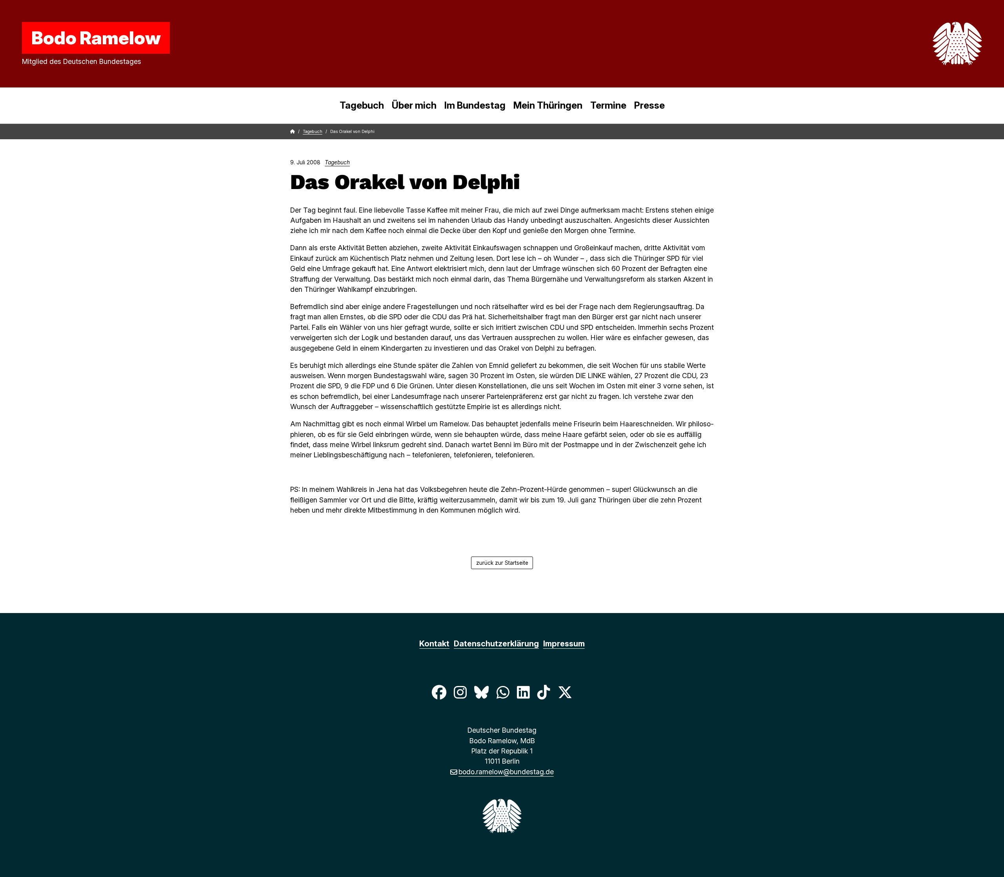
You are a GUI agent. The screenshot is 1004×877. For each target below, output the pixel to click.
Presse (649, 105)
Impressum (564, 643)
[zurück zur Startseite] (939, 43)
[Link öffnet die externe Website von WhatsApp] (503, 692)
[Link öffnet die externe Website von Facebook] (439, 692)
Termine (608, 105)
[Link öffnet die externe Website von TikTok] (543, 692)
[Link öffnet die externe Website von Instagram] (460, 692)
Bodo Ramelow (96, 38)
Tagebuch (362, 105)
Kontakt (434, 643)
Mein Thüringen (547, 105)
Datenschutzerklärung (496, 643)
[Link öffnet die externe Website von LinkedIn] (523, 692)
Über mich (414, 105)
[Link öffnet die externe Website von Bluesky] (482, 692)
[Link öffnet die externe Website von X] (565, 692)
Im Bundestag (475, 105)
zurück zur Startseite (502, 563)
